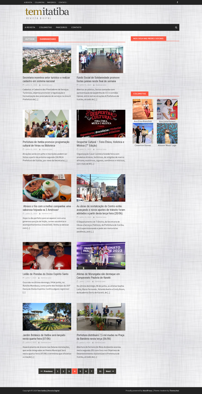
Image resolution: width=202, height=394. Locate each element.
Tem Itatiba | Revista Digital (48, 390)
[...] (36, 99)
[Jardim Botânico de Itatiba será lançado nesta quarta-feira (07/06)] (47, 316)
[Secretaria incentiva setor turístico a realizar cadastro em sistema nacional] (47, 59)
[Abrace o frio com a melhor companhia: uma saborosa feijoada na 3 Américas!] (47, 187)
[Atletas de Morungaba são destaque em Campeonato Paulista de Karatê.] (101, 255)
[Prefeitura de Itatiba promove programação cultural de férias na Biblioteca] (47, 123)
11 (100, 371)
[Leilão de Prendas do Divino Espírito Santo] (47, 255)
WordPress (147, 390)
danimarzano (47, 85)
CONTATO (63, 2)
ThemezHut (174, 390)
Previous (48, 371)
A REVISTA (28, 2)
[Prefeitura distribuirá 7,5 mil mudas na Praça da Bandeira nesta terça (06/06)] (101, 316)
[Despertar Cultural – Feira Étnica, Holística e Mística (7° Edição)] (101, 123)
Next (108, 371)
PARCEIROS (51, 2)
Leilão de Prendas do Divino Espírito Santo (45, 274)
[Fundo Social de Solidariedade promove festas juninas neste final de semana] (101, 59)
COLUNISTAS (39, 2)
